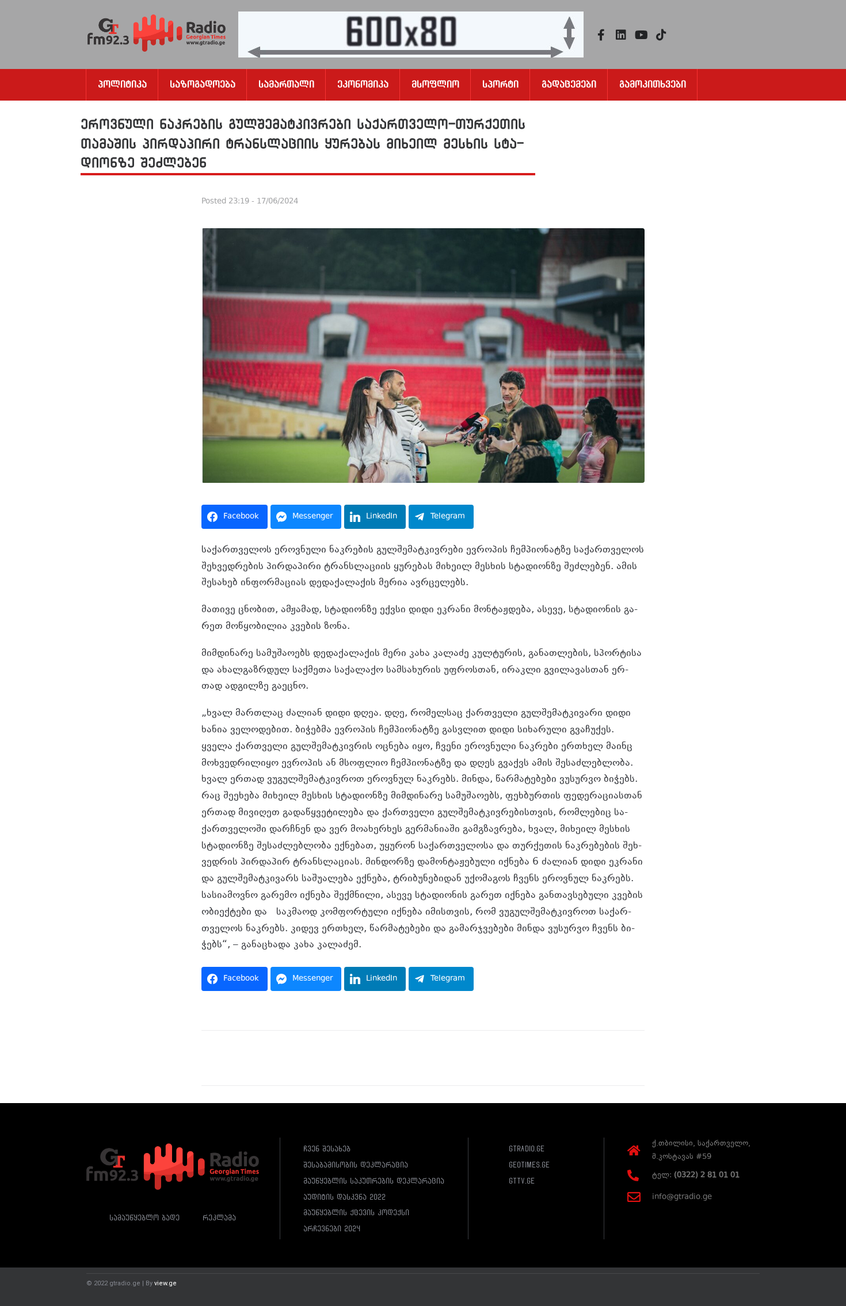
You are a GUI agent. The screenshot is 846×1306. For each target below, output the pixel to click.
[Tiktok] (661, 35)
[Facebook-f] (601, 35)
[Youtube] (641, 35)
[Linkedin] (621, 35)
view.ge (165, 1283)
